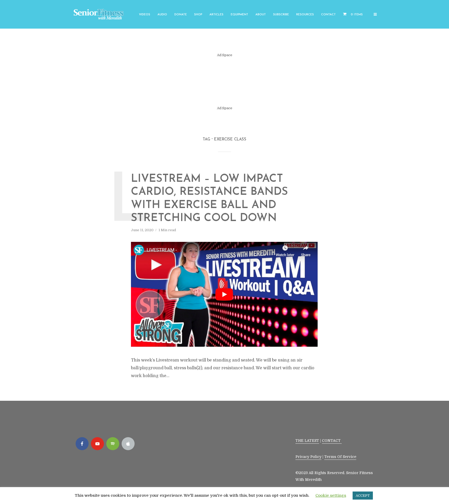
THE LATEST (307, 440)
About (260, 14)
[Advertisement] (224, 81)
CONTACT (332, 440)
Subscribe (281, 14)
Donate (180, 14)
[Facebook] (82, 443)
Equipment (239, 14)
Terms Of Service (340, 457)
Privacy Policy (308, 457)
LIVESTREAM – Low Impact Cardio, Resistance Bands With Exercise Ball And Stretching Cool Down (209, 198)
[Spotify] (112, 443)
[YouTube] (97, 443)
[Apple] (128, 443)
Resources (305, 14)
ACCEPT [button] (363, 495)
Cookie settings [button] (330, 495)
